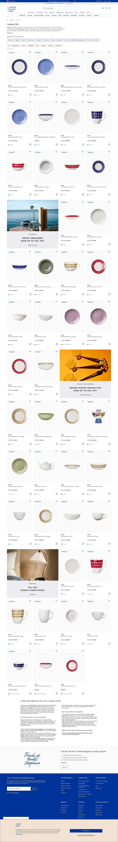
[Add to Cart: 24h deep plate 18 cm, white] (30, 344)
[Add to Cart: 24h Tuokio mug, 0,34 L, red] (109, 593)
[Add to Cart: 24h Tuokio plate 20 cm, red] (83, 693)
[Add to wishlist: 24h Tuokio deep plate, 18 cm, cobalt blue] (56, 102)
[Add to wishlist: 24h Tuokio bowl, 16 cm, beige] (109, 451)
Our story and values (83, 781)
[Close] (27, 818)
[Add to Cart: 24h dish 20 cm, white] (83, 643)
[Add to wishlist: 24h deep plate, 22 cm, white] (56, 152)
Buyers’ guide (81, 796)
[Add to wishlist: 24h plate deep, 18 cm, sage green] (56, 401)
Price (37, 45)
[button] (103, 8)
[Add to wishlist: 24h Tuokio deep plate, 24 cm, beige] (83, 451)
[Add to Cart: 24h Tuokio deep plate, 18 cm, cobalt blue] (56, 144)
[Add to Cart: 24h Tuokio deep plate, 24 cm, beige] (83, 493)
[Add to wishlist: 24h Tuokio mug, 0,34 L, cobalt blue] (109, 102)
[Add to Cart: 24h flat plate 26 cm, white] (83, 144)
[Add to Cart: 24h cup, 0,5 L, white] (109, 643)
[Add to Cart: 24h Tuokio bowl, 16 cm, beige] (109, 493)
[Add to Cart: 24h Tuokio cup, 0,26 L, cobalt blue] (30, 693)
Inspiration (52, 12)
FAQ (62, 790)
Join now (64, 767)
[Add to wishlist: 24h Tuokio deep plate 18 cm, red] (56, 651)
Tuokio (49, 738)
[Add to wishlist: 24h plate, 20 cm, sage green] (30, 451)
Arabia (8, 27)
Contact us (63, 792)
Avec (50, 729)
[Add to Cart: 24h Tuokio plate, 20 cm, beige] (56, 543)
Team (97, 786)
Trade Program (99, 783)
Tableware (81, 817)
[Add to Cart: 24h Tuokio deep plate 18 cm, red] (56, 693)
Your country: (10, 792)
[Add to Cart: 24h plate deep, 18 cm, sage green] (56, 444)
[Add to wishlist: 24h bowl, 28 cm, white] (83, 501)
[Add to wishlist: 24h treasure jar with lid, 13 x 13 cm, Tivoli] (109, 401)
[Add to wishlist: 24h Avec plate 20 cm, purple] (83, 301)
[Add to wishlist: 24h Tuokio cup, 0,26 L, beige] (83, 252)
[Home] (7, 20)
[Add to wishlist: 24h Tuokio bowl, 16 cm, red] (83, 152)
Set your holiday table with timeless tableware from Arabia (77, 733)
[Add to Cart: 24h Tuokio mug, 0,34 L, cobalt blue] (109, 144)
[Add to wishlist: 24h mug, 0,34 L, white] (56, 601)
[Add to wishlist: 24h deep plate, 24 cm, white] (109, 202)
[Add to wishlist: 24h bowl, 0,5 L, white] (30, 501)
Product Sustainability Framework (83, 786)
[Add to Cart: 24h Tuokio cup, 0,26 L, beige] (83, 294)
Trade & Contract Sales (101, 781)
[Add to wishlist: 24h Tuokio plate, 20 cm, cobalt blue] (109, 52)
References (99, 788)
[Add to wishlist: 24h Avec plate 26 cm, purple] (109, 301)
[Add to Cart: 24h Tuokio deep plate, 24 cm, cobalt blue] (83, 94)
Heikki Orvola (20, 29)
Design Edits (99, 808)
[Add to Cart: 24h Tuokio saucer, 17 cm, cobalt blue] (109, 194)
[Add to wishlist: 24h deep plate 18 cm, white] (30, 301)
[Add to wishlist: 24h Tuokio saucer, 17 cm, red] (109, 252)
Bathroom (74, 15)
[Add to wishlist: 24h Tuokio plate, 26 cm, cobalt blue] (30, 52)
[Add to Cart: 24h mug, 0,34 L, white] (56, 643)
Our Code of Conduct (83, 791)
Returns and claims (66, 788)
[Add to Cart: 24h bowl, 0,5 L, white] (30, 543)
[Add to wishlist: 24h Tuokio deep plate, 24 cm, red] (83, 202)
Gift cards (98, 810)
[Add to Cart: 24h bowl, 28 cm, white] (83, 543)
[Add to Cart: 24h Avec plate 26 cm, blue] (56, 94)
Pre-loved (63, 812)
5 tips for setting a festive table (70, 734)
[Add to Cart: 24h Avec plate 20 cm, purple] (83, 344)
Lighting (29, 15)
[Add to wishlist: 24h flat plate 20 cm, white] (83, 551)
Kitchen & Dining (39, 15)
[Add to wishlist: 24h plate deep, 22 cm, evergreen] (56, 252)
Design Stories (59, 12)
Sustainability (81, 783)
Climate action (81, 789)
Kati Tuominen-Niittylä (37, 729)
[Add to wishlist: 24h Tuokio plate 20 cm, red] (83, 651)
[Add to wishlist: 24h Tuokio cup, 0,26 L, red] (30, 152)
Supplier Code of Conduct (85, 794)
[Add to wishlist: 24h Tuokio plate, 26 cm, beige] (83, 401)
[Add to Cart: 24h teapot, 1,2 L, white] (56, 493)
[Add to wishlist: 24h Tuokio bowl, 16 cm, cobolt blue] (30, 252)
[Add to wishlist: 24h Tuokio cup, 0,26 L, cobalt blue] (30, 651)
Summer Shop (39, 12)
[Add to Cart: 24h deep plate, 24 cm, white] (109, 244)
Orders (63, 781)
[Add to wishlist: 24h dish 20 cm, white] (83, 601)
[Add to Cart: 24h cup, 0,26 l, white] (109, 543)
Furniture (22, 15)
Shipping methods (65, 786)
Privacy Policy (19, 834)
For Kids (96, 15)
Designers (82, 12)
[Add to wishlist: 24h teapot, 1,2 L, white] (56, 451)
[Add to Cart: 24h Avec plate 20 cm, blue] (30, 144)
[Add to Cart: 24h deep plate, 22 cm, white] (56, 194)
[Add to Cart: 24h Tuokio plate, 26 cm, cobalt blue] (30, 94)
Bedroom (66, 15)
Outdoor (81, 15)
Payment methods (65, 783)
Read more (9, 33)
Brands (76, 12)
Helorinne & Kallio (40, 738)
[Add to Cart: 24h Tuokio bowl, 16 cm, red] (83, 194)
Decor (47, 15)
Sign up (34, 788)
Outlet (88, 12)
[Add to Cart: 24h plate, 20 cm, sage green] (30, 493)
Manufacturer (15, 45)
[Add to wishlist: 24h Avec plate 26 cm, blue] (56, 52)
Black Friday (99, 814)
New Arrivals (31, 12)
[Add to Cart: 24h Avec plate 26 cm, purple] (109, 344)
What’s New (81, 805)
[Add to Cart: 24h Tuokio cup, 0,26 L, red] (30, 194)
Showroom (63, 808)
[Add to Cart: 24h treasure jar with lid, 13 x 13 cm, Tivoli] (109, 444)
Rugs (60, 15)
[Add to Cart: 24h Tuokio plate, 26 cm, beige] (83, 444)
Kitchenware (81, 814)
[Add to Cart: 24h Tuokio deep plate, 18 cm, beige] (56, 394)
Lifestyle (89, 15)
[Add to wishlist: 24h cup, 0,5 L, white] (109, 601)
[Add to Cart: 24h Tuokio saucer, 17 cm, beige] (30, 444)
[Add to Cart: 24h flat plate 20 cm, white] (83, 593)
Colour (23, 45)
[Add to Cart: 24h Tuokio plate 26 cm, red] (30, 394)
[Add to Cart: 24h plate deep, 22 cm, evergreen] (56, 294)
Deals (46, 12)
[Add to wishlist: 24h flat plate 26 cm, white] (83, 102)
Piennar (22, 734)
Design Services (69, 12)
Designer (43, 45)
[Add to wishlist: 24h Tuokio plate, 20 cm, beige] (56, 501)
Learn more (64, 762)
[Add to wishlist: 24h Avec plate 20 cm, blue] (30, 102)
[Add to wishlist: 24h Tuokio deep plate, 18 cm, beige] (56, 351)
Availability (30, 45)
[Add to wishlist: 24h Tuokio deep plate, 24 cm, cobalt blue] (83, 52)
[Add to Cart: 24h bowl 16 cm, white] (56, 344)
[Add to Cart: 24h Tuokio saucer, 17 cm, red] (109, 294)
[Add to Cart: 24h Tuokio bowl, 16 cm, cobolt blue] (30, 294)
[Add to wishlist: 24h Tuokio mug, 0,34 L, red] (109, 551)
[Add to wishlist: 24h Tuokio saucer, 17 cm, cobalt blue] (109, 152)
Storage (54, 15)
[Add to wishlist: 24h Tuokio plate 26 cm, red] (30, 351)
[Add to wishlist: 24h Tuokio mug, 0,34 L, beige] (30, 601)
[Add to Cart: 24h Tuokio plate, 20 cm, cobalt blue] (109, 94)
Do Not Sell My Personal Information (86, 835)
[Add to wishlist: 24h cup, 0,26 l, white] (109, 501)
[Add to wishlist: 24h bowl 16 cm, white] (56, 301)
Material (51, 45)
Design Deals (99, 812)
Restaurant (64, 810)
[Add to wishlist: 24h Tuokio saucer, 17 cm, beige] (30, 401)
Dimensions (58, 45)
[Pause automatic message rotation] (74, 1)
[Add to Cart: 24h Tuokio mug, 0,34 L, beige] (30, 643)
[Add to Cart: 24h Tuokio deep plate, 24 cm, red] (83, 244)
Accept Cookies (86, 830)
